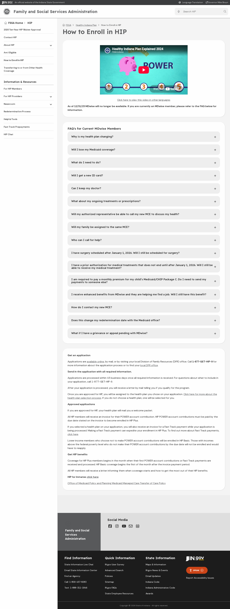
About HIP (9, 45)
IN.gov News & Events (157, 570)
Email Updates (153, 576)
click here (73, 434)
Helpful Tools (10, 119)
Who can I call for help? (86, 240)
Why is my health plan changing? (92, 136)
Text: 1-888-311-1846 (75, 587)
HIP (30, 22)
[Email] (130, 526)
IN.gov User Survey (114, 564)
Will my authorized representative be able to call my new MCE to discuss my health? (125, 214)
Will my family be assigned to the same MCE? (100, 227)
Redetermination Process (17, 111)
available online (95, 361)
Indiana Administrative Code (160, 587)
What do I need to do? (86, 162)
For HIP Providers (13, 96)
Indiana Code (152, 581)
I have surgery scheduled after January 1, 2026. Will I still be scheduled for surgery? (125, 252)
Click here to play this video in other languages (143, 100)
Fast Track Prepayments (17, 126)
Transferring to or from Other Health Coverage (23, 69)
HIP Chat (8, 134)
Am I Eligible (10, 52)
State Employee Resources (119, 593)
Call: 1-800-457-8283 (75, 581)
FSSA (68, 25)
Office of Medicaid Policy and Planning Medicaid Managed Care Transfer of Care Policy (117, 483)
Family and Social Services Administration (55, 11)
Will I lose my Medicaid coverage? (93, 149)
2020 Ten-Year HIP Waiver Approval (22, 29)
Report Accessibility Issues (200, 577)
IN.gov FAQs (111, 587)
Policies (109, 576)
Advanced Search (114, 570)
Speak (196, 570)
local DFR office (149, 365)
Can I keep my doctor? (86, 188)
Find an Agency (72, 576)
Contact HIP (10, 37)
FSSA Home (15, 22)
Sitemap (109, 581)
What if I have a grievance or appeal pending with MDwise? (109, 333)
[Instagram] (116, 526)
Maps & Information (156, 564)
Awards (149, 593)
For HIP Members (13, 88)
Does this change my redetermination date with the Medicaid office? (115, 320)
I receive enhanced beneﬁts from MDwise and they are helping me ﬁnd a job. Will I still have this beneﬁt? (138, 294)
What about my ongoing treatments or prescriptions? (106, 201)
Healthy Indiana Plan (86, 25)
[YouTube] (123, 526)
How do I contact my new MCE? (91, 307)
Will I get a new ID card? (87, 175)
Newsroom (9, 104)
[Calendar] (137, 526)
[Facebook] (109, 526)
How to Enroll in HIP (14, 60)
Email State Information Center (80, 570)
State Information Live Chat (78, 564)
